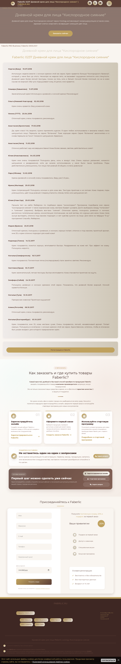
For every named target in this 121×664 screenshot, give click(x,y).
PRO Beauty (26, 620)
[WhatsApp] (95, 3)
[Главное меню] (109, 3)
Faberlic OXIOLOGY (43, 8)
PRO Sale (39, 624)
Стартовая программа (97, 479)
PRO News (55, 620)
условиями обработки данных (43, 588)
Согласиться (108, 660)
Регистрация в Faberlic (60, 350)
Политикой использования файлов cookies (51, 662)
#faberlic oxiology (61, 640)
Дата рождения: (20, 566)
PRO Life (67, 620)
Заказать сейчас (60, 33)
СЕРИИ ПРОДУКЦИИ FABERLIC (26, 8)
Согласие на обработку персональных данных (19, 645)
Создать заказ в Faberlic (57, 435)
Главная (4, 8)
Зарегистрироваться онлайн (97, 473)
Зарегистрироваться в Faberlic (21, 436)
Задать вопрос (103, 456)
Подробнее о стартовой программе (93, 438)
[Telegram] (90, 3)
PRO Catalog (26, 624)
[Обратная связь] (100, 3)
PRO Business (12, 8)
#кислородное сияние (79, 640)
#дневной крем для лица (43, 640)
